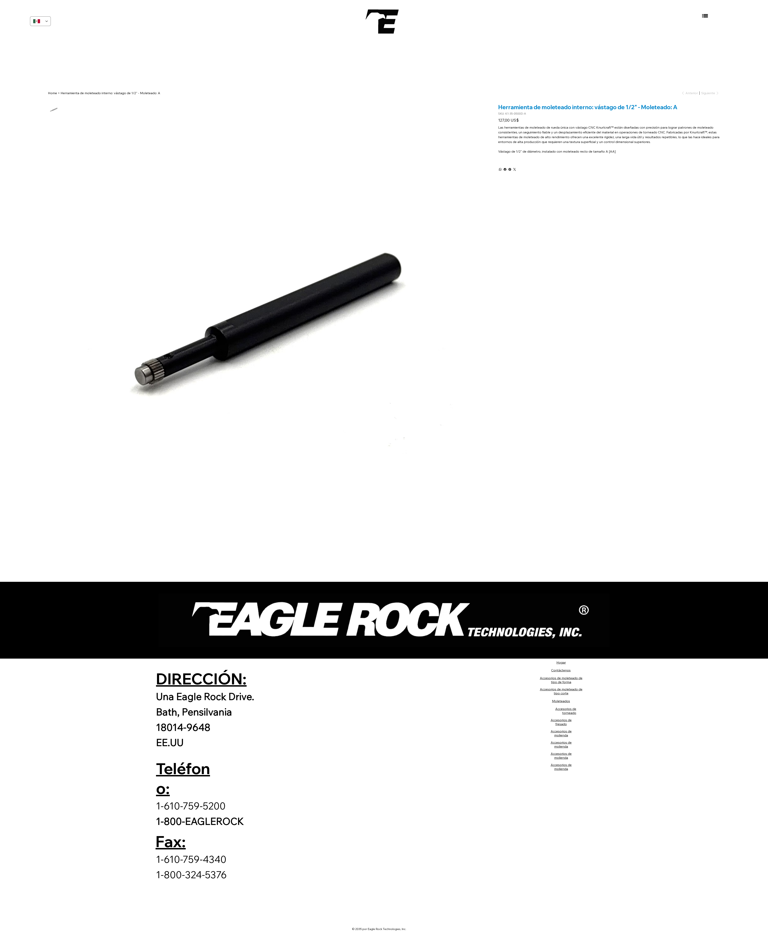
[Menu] (704, 15)
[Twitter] (515, 169)
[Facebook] (505, 169)
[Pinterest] (510, 169)
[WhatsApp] (500, 169)
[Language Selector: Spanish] (40, 21)
